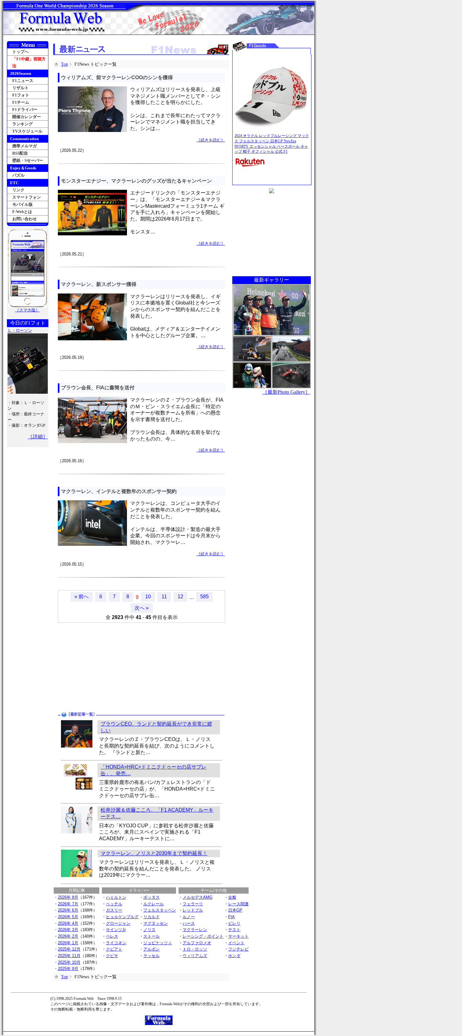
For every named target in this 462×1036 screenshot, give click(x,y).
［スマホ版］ (27, 310)
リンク (18, 190)
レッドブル (193, 910)
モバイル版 (22, 204)
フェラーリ (193, 904)
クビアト (114, 949)
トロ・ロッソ (195, 949)
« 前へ (81, 596)
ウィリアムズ (195, 955)
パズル (18, 175)
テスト (234, 929)
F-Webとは (22, 211)
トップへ (20, 51)
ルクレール (153, 904)
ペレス (112, 936)
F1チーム (20, 102)
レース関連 (238, 904)
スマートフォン (26, 197)
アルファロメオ (197, 942)
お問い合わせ (24, 219)
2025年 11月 (69, 955)
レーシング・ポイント (203, 936)
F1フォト (20, 95)
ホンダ (234, 955)
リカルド (151, 916)
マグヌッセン (155, 923)
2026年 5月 (68, 916)
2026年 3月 (68, 929)
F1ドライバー (24, 109)
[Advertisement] (98, 667)
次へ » (142, 608)
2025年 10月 (69, 962)
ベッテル (114, 904)
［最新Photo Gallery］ (286, 392)
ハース (189, 923)
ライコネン (116, 942)
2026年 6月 (68, 910)
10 (148, 596)
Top (64, 64)
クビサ (112, 955)
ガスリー (114, 910)
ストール (151, 936)
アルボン (151, 949)
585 (204, 596)
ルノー (189, 916)
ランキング (22, 124)
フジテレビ (238, 949)
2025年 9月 (68, 968)
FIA (231, 916)
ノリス (149, 929)
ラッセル (151, 955)
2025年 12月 (69, 949)
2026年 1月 (68, 942)
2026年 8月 (68, 897)
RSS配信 (20, 153)
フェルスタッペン (159, 910)
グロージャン (118, 923)
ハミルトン (116, 897)
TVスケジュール (27, 131)
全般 (232, 897)
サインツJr (116, 929)
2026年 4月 (68, 923)
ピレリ (234, 923)
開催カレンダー (26, 116)
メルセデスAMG (197, 897)
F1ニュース (22, 80)
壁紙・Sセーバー (27, 160)
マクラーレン (195, 929)
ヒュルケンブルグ (122, 916)
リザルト (20, 87)
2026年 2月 (68, 936)
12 (180, 596)
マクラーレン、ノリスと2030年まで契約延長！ (154, 853)
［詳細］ (38, 436)
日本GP (235, 910)
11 (164, 596)
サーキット (238, 936)
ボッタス (151, 897)
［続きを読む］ (210, 140)
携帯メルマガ (24, 146)
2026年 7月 (68, 904)
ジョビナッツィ (157, 942)
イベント (236, 942)
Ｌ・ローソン (20, 330)
